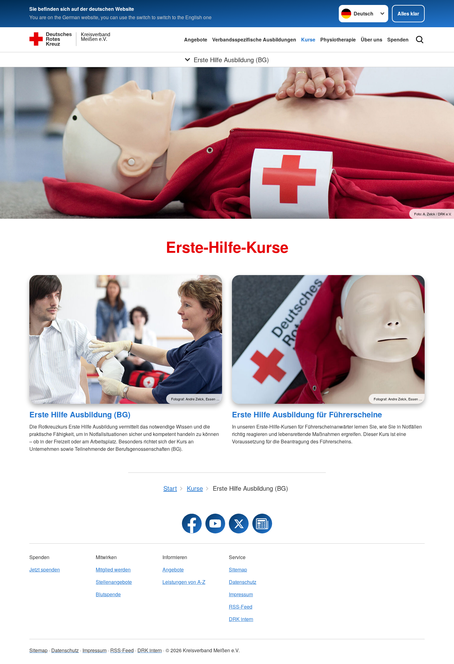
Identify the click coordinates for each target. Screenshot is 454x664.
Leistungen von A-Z (183, 581)
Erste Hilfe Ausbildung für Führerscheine (307, 414)
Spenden (398, 39)
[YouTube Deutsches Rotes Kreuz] (215, 523)
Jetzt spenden (44, 569)
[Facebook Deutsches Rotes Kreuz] (192, 523)
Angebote (195, 39)
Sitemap (238, 569)
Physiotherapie (338, 39)
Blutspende (108, 594)
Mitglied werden (113, 569)
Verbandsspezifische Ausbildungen (254, 39)
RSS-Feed (240, 606)
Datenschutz (242, 581)
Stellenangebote (114, 581)
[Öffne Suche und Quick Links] (420, 40)
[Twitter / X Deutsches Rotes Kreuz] (239, 523)
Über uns (371, 39)
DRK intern (241, 619)
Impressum (241, 594)
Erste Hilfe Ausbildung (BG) (79, 414)
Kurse (308, 39)
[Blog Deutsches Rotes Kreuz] (262, 523)
